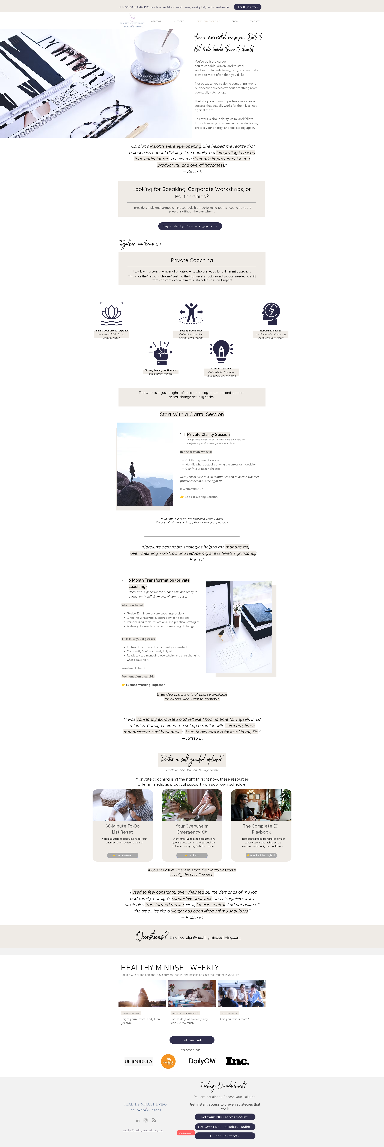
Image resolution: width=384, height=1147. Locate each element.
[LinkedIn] (137, 1120)
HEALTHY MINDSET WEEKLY (170, 968)
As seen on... (192, 1049)
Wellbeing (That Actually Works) (185, 1013)
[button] (122, 855)
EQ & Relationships (229, 1013)
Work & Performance (131, 1013)
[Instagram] (145, 1120)
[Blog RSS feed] (154, 1120)
